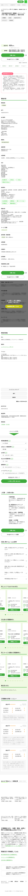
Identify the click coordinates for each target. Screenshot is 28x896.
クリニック (4, 230)
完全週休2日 (4, 179)
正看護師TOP (12, 4)
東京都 (19, 4)
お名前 (4, 452)
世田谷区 (24, 4)
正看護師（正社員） (5, 424)
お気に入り (26, 55)
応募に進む (13, 55)
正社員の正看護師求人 (7, 860)
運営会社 (16, 881)
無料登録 (20, 1)
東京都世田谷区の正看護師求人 (9, 854)
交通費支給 (12, 201)
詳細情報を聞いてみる (13, 306)
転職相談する (7, 894)
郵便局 (14, 397)
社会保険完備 (4, 201)
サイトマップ (4, 881)
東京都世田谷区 (5, 142)
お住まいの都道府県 (7, 446)
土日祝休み (12, 179)
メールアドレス (6, 470)
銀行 (14, 393)
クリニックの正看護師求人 (8, 857)
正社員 (3, 237)
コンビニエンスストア (14, 389)
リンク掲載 (10, 881)
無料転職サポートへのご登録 (13, 846)
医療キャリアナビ (4, 4)
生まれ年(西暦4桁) (7, 458)
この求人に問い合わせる (14, 481)
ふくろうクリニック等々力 (7, 347)
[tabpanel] (14, 601)
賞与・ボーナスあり (21, 201)
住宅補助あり (4, 203)
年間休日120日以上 (6, 182)
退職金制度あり (13, 203)
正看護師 (4, 105)
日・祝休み (19, 179)
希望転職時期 (5, 440)
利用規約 (10, 477)
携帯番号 (4, 464)
